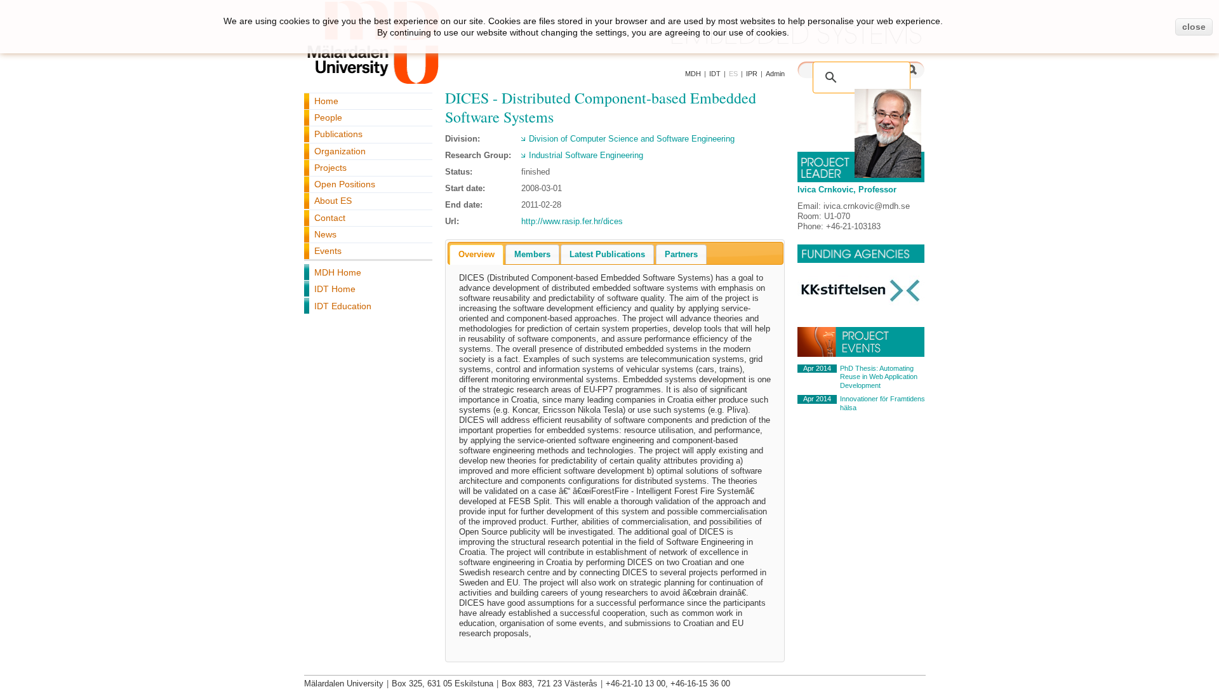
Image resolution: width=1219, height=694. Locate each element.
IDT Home (335, 289)
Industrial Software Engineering (586, 155)
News (325, 234)
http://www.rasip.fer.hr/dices (572, 221)
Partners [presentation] (681, 254)
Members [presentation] (532, 254)
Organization (340, 151)
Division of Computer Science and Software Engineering (632, 138)
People (328, 117)
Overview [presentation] (476, 254)
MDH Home (337, 272)
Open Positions (344, 184)
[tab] (476, 254)
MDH (693, 73)
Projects (330, 168)
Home (326, 101)
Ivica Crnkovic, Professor (846, 189)
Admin (775, 73)
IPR (751, 73)
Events (328, 251)
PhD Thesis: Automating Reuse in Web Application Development (878, 376)
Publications (338, 134)
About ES (333, 201)
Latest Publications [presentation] (607, 254)
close (1194, 27)
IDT (715, 73)
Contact (329, 218)
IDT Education (342, 306)
